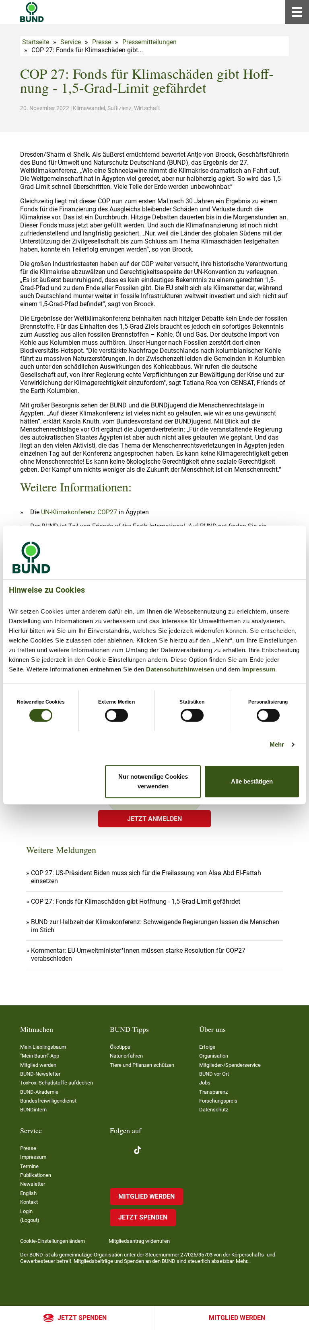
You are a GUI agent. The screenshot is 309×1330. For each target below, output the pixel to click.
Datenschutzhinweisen (180, 669)
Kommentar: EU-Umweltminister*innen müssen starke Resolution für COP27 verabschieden (138, 954)
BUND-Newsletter (40, 1074)
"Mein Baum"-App (39, 1056)
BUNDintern (33, 1110)
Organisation (213, 1056)
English (28, 1193)
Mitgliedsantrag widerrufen (139, 1241)
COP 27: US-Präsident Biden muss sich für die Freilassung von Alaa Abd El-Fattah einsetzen (146, 877)
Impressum (259, 669)
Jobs (204, 1083)
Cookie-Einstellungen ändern (52, 1241)
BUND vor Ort (214, 1074)
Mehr (277, 744)
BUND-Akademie (39, 1092)
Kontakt (29, 1202)
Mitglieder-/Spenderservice (230, 1065)
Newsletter (32, 1184)
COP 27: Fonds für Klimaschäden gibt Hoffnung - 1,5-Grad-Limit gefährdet (135, 901)
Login (26, 1211)
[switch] (116, 715)
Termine (29, 1166)
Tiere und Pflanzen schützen (142, 1065)
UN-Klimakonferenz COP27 (79, 512)
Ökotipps (120, 1047)
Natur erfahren (126, 1056)
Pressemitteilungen (149, 42)
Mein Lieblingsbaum (43, 1047)
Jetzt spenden (82, 1318)
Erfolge (207, 1047)
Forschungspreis (218, 1101)
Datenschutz (213, 1110)
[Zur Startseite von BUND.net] (32, 12)
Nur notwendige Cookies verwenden (153, 781)
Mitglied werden (237, 1318)
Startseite (35, 42)
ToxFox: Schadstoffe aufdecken (56, 1083)
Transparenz (213, 1092)
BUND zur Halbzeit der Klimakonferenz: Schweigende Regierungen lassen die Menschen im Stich (155, 926)
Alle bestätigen (252, 781)
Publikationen (35, 1175)
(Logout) (29, 1220)
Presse (101, 42)
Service (70, 42)
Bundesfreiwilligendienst (48, 1101)
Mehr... (243, 1261)
